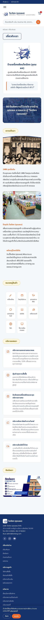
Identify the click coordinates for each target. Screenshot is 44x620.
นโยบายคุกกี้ (7, 605)
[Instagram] (9, 538)
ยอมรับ (16, 616)
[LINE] (14, 538)
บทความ (5, 561)
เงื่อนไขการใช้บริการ (9, 593)
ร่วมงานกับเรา (7, 557)
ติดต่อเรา (5, 553)
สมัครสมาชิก (15, 2)
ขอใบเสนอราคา (7, 583)
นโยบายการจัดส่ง (8, 601)
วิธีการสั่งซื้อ (6, 572)
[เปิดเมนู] (5, 7)
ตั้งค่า (7, 616)
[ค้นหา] (38, 22)
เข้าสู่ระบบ (6, 2)
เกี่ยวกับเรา (6, 550)
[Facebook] (5, 538)
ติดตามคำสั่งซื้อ (7, 575)
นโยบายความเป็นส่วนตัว (10, 597)
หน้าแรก (5, 29)
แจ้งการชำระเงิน (8, 579)
